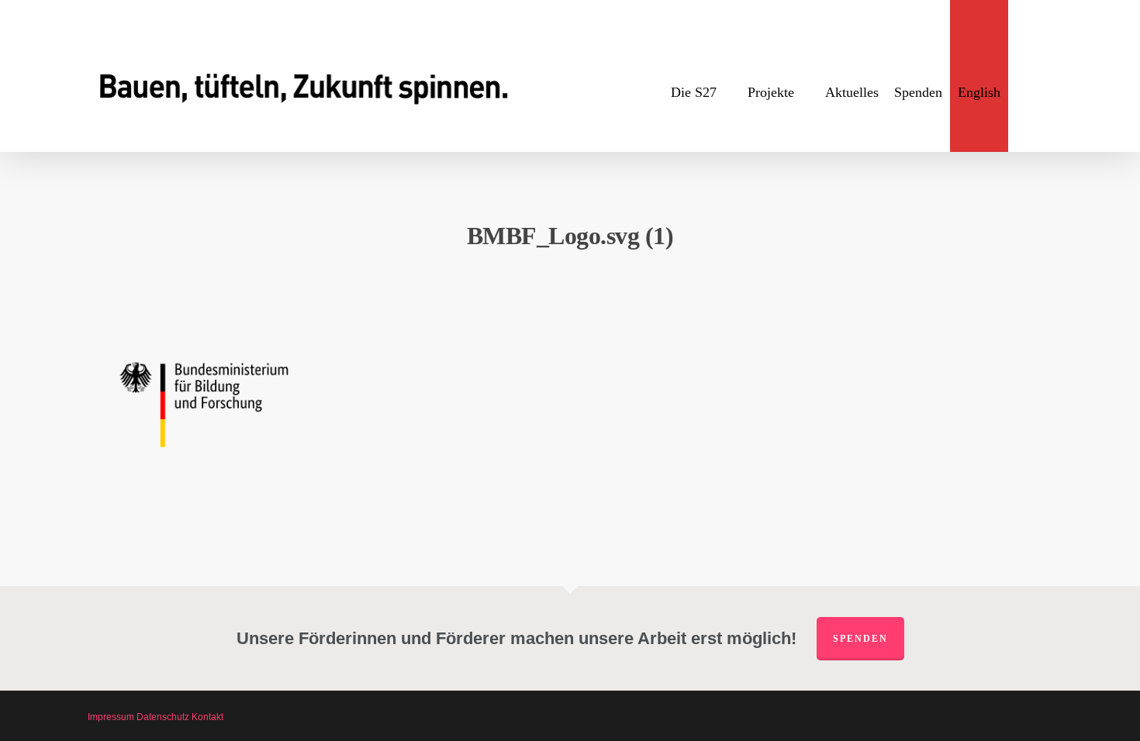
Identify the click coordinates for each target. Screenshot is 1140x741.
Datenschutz (162, 717)
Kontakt (207, 717)
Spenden (860, 638)
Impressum (111, 717)
